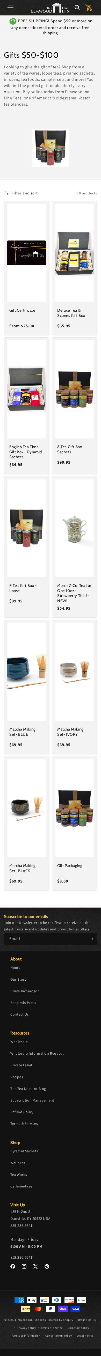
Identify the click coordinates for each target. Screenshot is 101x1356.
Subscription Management (32, 1100)
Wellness (17, 1163)
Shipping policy (78, 1328)
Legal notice (85, 1335)
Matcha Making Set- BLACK (22, 868)
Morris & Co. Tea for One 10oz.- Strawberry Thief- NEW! (74, 593)
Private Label (21, 1065)
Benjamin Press (23, 1002)
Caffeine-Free (21, 1186)
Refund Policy (21, 1112)
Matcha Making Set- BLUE (22, 732)
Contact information (26, 1335)
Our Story (18, 979)
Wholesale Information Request (37, 1053)
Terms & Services (24, 1123)
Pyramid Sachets (24, 1151)
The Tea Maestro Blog (28, 1088)
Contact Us (19, 1014)
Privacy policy (26, 1328)
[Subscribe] (91, 939)
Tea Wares (18, 1174)
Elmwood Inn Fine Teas (30, 1320)
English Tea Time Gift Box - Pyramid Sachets (25, 451)
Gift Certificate (22, 310)
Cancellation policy (58, 1335)
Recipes (16, 1077)
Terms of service (52, 1328)
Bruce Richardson (25, 991)
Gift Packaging (69, 865)
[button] (10, 7)
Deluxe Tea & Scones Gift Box (71, 313)
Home (15, 967)
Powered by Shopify (60, 1320)
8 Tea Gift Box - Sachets (71, 449)
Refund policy (87, 1320)
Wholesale (19, 1041)
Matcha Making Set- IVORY (70, 732)
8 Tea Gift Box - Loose (23, 588)
